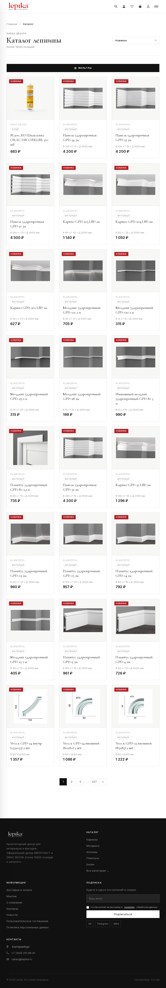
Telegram (102, 923)
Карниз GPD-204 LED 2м (134, 221)
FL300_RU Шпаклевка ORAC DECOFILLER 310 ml (29, 140)
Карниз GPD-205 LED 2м (81, 221)
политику (129, 907)
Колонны (91, 852)
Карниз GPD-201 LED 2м (28, 307)
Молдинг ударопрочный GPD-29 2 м (29, 396)
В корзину (40, 152)
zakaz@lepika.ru (21, 959)
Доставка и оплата (19, 890)
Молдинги (92, 845)
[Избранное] (132, 6)
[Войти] (148, 6)
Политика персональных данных (27, 927)
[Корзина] (140, 6)
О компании (14, 902)
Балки (90, 864)
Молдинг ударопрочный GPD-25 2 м (29, 659)
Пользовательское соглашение (27, 921)
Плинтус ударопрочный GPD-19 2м (28, 573)
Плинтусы (92, 858)
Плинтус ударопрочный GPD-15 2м (81, 573)
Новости (12, 914)
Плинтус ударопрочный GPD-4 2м (134, 659)
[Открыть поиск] (116, 6)
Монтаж (11, 896)
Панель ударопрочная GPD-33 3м (132, 137)
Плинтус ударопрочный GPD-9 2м (81, 659)
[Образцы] (124, 6)
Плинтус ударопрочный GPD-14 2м (134, 573)
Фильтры (85, 68)
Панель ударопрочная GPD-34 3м (80, 137)
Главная (11, 24)
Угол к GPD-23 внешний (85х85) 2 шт (134, 745)
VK (90, 923)
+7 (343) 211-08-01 (23, 953)
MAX (116, 923)
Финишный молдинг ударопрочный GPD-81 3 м (134, 399)
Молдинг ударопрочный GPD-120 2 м (134, 310)
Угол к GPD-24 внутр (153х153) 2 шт (26, 745)
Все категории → (97, 870)
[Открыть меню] (156, 6)
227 (94, 781)
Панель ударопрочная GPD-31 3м (27, 223)
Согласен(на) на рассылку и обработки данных (124, 907)
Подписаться (123, 914)
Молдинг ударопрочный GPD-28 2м (82, 396)
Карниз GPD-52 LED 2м (133, 485)
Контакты (12, 908)
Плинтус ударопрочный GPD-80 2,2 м (28, 487)
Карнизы (92, 839)
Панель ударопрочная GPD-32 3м (80, 487)
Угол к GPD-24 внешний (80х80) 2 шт (81, 745)
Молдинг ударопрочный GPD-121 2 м (82, 310)
